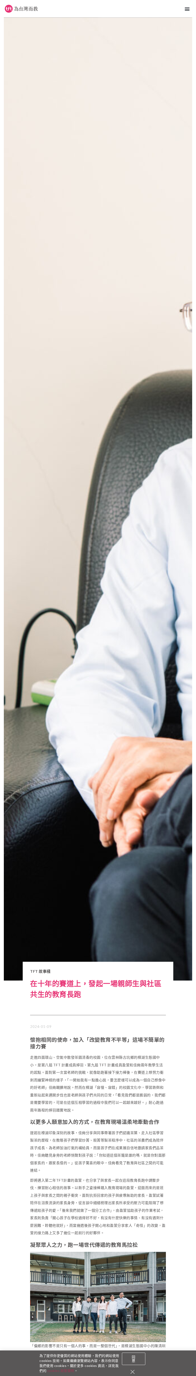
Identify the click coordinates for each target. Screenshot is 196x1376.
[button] (187, 9)
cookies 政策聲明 (60, 1371)
